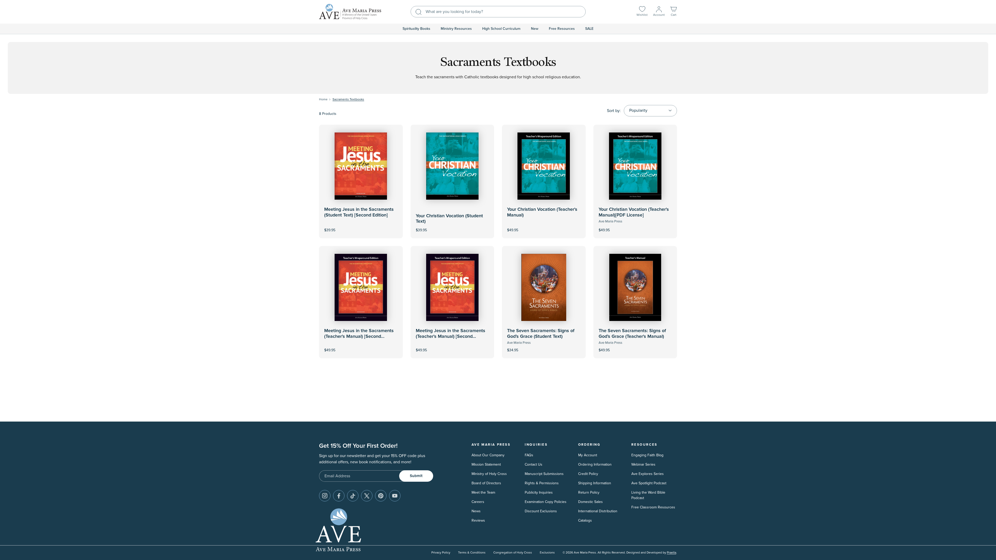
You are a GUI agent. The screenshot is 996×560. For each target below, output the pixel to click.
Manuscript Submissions (544, 474)
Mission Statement (486, 464)
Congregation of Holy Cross (512, 553)
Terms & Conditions (472, 553)
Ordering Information (595, 464)
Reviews (478, 520)
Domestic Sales (590, 502)
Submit (416, 475)
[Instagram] (324, 495)
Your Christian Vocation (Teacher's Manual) (542, 212)
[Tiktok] (352, 495)
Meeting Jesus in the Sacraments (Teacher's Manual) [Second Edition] (359, 336)
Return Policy (588, 492)
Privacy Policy (440, 553)
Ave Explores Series (647, 474)
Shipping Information (594, 483)
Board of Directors (486, 483)
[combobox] (498, 11)
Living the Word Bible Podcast (648, 495)
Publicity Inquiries (539, 492)
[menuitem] (416, 29)
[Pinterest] (380, 495)
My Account (587, 455)
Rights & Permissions (542, 483)
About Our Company (488, 455)
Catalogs (585, 520)
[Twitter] (366, 495)
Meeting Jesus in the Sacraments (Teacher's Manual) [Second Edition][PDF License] (450, 336)
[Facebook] (338, 495)
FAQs (529, 455)
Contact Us (533, 464)
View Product (543, 226)
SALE (589, 28)
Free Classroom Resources (653, 507)
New (534, 28)
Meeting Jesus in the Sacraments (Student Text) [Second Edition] (359, 212)
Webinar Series (643, 464)
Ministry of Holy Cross (489, 474)
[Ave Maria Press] (350, 12)
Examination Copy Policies (545, 502)
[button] (673, 11)
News (476, 511)
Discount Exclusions (541, 511)
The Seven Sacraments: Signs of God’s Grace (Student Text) (541, 333)
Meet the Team (483, 492)
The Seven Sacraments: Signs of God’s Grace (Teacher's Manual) (632, 333)
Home (323, 99)
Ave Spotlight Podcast (648, 483)
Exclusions (547, 553)
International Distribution (597, 511)
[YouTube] (394, 495)
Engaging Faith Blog (647, 455)
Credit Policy (588, 474)
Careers (478, 502)
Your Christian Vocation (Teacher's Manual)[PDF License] (634, 212)
